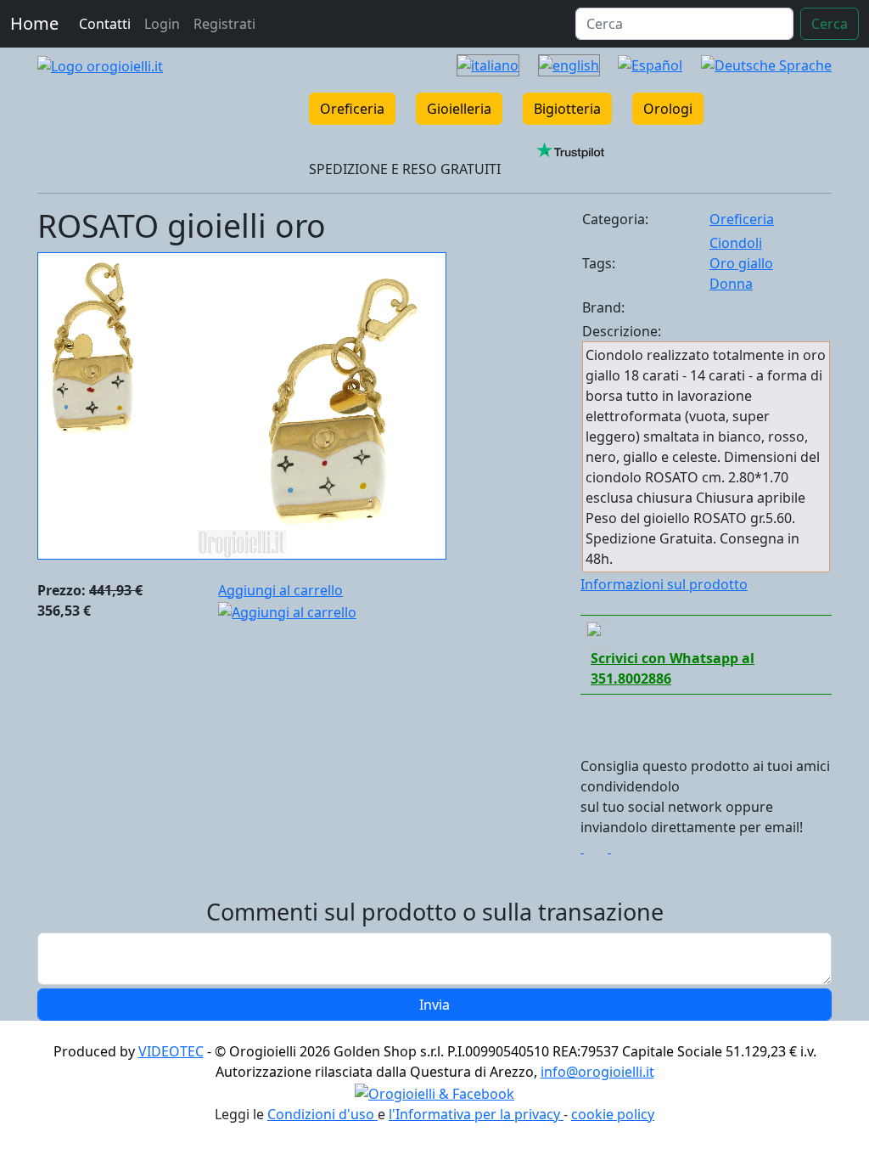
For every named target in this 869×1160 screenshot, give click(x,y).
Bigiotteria (567, 108)
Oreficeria (352, 108)
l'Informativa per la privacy (476, 1114)
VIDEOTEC (171, 1051)
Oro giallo (741, 263)
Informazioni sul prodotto (664, 584)
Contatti (105, 23)
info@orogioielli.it (597, 1071)
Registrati (224, 23)
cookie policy (612, 1114)
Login (162, 23)
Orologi (667, 108)
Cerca (829, 23)
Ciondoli (735, 243)
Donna (731, 283)
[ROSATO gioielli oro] (241, 404)
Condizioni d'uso (322, 1114)
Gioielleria (459, 108)
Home (34, 23)
